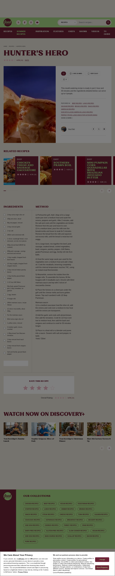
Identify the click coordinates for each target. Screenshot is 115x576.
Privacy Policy (23, 572)
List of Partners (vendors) (62, 572)
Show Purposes (102, 567)
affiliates (21, 559)
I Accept (102, 559)
